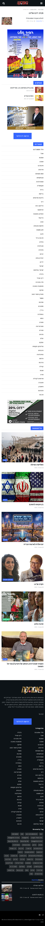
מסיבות (41, 302)
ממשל (41, 298)
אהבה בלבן (38, 624)
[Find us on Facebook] (42, 915)
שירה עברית (38, 874)
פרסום (41, 358)
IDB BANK (15, 834)
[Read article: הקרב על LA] (22, 567)
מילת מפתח (33, 9)
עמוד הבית (40, 9)
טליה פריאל (39, 21)
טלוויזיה (41, 250)
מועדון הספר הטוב (37, 294)
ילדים (41, 262)
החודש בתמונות (38, 214)
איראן (34, 845)
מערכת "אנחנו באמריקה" (36, 888)
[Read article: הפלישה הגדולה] (22, 447)
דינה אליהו (26, 9)
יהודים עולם (39, 258)
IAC (41, 834)
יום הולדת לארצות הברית (33, 544)
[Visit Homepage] (22, 3)
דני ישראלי (13, 848)
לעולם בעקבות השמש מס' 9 (34, 18)
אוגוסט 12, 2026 (38, 627)
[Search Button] (4, 3)
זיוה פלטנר (23, 855)
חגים (41, 222)
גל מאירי (28, 848)
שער (31, 874)
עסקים (41, 342)
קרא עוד (41, 714)
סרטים (41, 334)
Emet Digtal (28, 920)
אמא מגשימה (39, 174)
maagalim (25, 837)
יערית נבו (8, 859)
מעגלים (29, 866)
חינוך (41, 234)
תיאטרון (41, 387)
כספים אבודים (28, 96)
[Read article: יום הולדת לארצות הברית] (22, 527)
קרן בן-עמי (20, 870)
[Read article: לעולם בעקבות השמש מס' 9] (7, 21)
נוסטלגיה (40, 314)
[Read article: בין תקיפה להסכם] (22, 487)
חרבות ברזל (39, 238)
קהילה (41, 366)
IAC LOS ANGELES (31, 834)
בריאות (41, 194)
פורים (32, 870)
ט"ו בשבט (30, 859)
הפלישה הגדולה (37, 464)
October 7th (38, 149)
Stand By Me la (13, 841)
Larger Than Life (36, 837)
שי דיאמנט (11, 870)
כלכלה (41, 274)
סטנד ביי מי (13, 866)
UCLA (40, 845)
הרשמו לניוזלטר (22, 136)
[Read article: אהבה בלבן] (22, 606)
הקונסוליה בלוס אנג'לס (35, 855)
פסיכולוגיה (40, 354)
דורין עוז (21, 848)
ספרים (41, 330)
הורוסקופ (40, 210)
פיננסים (40, 350)
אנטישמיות (40, 178)
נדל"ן (41, 310)
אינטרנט (40, 166)
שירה (41, 375)
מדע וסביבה (39, 282)
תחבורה (40, 383)
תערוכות (40, 391)
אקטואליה (40, 186)
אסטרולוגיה (39, 182)
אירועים (41, 170)
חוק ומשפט (39, 230)
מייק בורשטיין (38, 866)
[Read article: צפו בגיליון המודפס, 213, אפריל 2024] (39, 90)
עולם (41, 338)
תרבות (41, 395)
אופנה (41, 162)
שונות (41, 370)
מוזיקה (41, 290)
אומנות (41, 158)
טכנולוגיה (40, 246)
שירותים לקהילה (38, 379)
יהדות (41, 254)
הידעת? (41, 218)
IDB (22, 834)
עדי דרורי (39, 870)
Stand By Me (25, 841)
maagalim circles (13, 837)
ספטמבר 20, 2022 (28, 98)
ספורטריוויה (39, 326)
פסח (27, 870)
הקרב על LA (38, 584)
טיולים (41, 242)
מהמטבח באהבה (38, 286)
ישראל (41, 266)
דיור (42, 202)
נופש (41, 318)
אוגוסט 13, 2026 (38, 467)
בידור (41, 190)
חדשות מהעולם (38, 226)
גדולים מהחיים (38, 848)
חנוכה (6, 855)
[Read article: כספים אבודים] (39, 98)
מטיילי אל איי (19, 863)
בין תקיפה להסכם (36, 504)
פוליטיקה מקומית (38, 346)
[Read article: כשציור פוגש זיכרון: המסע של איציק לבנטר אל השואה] (22, 646)
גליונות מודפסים (38, 198)
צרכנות (41, 362)
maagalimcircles (36, 841)
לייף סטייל (40, 278)
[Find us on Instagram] (39, 915)
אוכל (41, 153)
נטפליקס (21, 866)
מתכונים (40, 306)
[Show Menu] (41, 3)
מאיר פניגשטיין (37, 863)
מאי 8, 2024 (29, 90)
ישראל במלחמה (38, 270)
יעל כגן (15, 859)
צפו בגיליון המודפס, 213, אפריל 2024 (21, 88)
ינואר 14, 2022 (30, 21)
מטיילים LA (9, 863)
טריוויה (22, 859)
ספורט (41, 322)
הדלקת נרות (39, 206)
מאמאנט (28, 863)
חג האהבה (14, 855)
